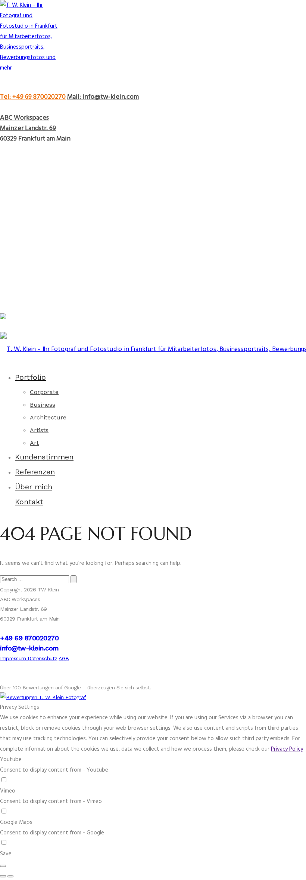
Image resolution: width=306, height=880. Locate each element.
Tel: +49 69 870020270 (33, 97)
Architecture (48, 417)
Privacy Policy (287, 749)
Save (6, 853)
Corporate (44, 392)
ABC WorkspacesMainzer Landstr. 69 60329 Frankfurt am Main (35, 128)
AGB (64, 658)
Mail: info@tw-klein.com (103, 97)
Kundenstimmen (44, 456)
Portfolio (30, 377)
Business (42, 404)
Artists (39, 430)
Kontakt (29, 501)
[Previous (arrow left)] (3, 876)
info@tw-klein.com (29, 648)
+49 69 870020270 (29, 638)
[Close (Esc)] (3, 866)
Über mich (33, 486)
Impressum (14, 658)
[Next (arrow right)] (10, 876)
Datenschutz (42, 658)
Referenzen (35, 471)
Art (34, 442)
